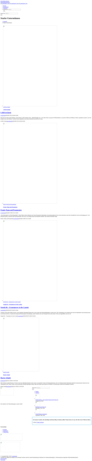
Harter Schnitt (6, 372)
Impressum (5, 430)
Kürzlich (37, 392)
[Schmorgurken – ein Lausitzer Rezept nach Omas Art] (37, 398)
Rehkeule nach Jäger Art (40, 407)
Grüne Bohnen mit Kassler (41, 414)
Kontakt (5, 429)
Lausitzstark (3, 115)
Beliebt (37, 391)
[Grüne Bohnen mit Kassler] (37, 412)
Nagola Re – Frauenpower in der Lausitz (12, 301)
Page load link (4, 458)
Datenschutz (5, 432)
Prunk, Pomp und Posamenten (9, 204)
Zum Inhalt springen (5, 1)
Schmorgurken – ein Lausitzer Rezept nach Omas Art (46, 399)
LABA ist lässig (6, 107)
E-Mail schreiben (40, 422)
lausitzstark (3, 380)
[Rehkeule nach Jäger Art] (37, 405)
